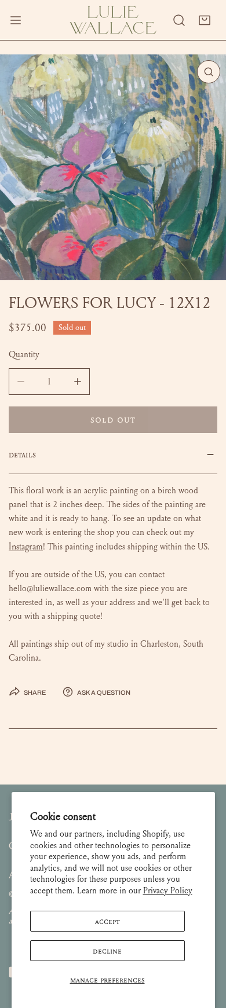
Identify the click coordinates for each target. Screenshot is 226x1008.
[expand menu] (16, 19)
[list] (113, 167)
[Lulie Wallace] (113, 20)
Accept (107, 921)
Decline (107, 950)
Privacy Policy (167, 890)
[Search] (179, 20)
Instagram (26, 546)
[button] (204, 20)
